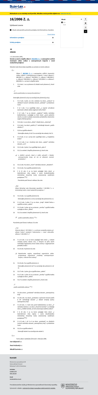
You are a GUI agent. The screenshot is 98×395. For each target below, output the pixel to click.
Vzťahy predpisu (15, 42)
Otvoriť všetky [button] (51, 34)
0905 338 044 (13, 373)
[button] (81, 19)
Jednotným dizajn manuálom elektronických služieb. (39, 388)
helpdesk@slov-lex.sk (15, 379)
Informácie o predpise (17, 37)
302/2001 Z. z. (36, 59)
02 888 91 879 (13, 371)
